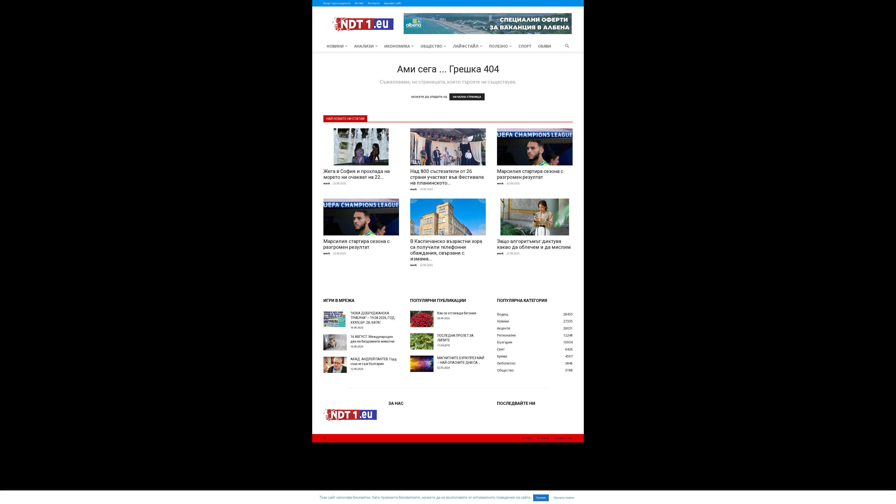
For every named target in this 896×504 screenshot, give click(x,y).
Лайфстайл (466, 46)
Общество (431, 46)
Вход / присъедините (337, 3)
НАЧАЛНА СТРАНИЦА (467, 96)
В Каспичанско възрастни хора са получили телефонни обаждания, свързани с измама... (446, 250)
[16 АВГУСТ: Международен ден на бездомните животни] (335, 342)
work (326, 183)
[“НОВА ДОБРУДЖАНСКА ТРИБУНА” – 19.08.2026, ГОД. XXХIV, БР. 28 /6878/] (335, 319)
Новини (335, 46)
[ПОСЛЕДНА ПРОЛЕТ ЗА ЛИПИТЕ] (422, 341)
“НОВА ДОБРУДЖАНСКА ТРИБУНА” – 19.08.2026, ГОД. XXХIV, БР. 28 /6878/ (372, 317)
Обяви (544, 46)
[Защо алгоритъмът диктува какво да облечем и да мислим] (535, 217)
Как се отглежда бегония (456, 313)
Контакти (374, 3)
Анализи (364, 46)
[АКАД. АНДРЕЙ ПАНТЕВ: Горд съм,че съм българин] (335, 365)
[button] (567, 46)
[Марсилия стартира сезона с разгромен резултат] (535, 146)
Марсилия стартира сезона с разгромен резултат (530, 174)
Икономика (397, 46)
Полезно (498, 46)
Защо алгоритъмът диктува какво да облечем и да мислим (534, 244)
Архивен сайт (392, 3)
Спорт (525, 46)
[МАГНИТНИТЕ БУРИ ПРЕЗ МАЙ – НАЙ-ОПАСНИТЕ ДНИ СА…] (422, 364)
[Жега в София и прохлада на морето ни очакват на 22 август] (361, 146)
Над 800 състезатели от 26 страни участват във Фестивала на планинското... (447, 177)
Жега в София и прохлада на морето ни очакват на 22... (356, 174)
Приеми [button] (541, 497)
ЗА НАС (359, 3)
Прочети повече (564, 497)
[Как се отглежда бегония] (422, 319)
